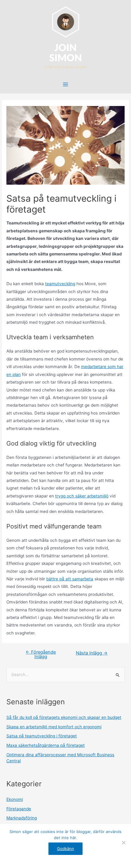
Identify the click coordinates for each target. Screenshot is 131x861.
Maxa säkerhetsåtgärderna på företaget (45, 745)
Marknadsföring (21, 817)
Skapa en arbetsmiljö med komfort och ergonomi (53, 726)
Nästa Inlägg (92, 653)
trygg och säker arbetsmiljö (81, 496)
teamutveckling (60, 283)
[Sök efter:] (65, 674)
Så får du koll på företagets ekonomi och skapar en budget (63, 717)
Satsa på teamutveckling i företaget (41, 735)
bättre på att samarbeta (69, 578)
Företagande (18, 808)
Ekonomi (14, 799)
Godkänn (65, 848)
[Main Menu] (65, 84)
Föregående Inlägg (41, 654)
